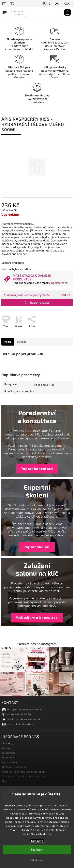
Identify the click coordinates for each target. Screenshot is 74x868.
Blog (4, 781)
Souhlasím (37, 850)
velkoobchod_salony (20, 724)
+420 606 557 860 (19, 714)
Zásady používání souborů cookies (23, 776)
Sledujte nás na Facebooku (24, 719)
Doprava (6, 748)
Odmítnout (37, 860)
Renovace (7, 757)
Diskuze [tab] (21, 341)
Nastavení (37, 840)
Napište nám (9, 762)
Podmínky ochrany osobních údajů (23, 771)
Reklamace (8, 752)
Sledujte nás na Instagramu (38, 643)
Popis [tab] (7, 341)
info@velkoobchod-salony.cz (26, 709)
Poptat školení (37, 547)
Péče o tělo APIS (44, 384)
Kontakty (7, 743)
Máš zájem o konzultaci (37, 617)
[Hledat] (50, 4)
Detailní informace (12, 262)
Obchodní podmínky (14, 766)
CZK (67, 3)
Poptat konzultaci (37, 468)
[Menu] (4, 12)
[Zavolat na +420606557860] (12, 3)
